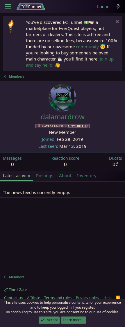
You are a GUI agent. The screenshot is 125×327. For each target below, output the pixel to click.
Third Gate (17, 289)
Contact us (13, 297)
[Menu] (8, 7)
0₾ (115, 164)
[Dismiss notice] (116, 22)
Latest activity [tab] (16, 175)
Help (107, 297)
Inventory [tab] (87, 175)
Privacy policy (87, 297)
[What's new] (118, 6)
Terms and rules (58, 297)
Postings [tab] (44, 175)
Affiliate (33, 297)
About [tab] (65, 175)
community (87, 46)
